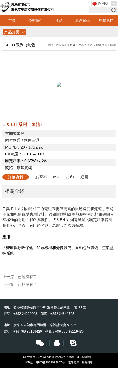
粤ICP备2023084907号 (50, 362)
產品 (59, 20)
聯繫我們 (106, 20)
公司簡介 (35, 20)
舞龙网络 (87, 362)
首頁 (11, 20)
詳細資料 (15, 177)
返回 (84, 177)
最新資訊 (82, 20)
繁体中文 (103, 3)
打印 (70, 177)
